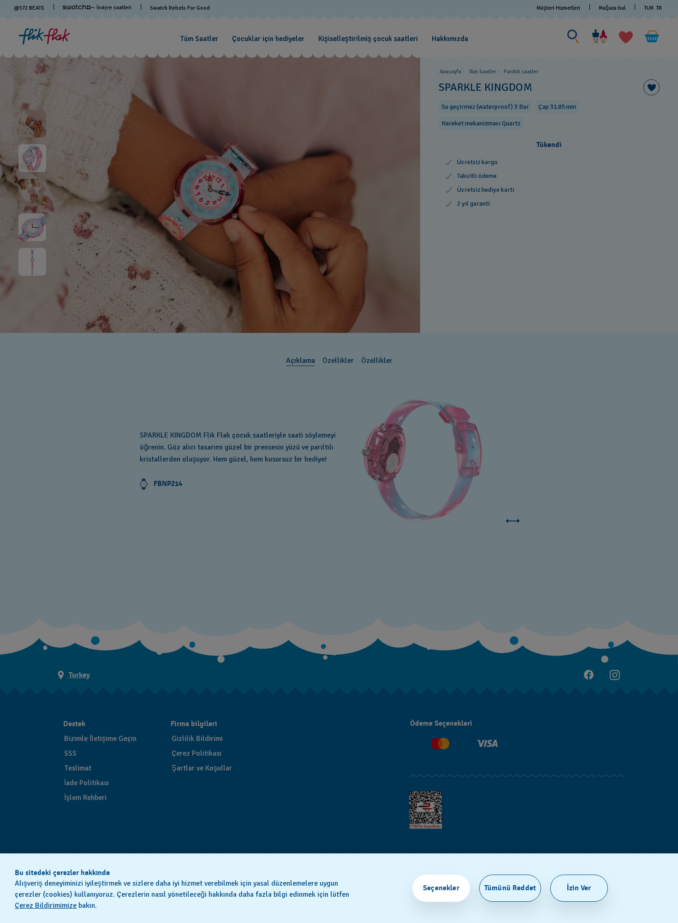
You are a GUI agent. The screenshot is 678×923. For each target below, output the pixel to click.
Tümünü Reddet (510, 888)
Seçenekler (441, 888)
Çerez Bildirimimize (46, 905)
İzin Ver (579, 888)
